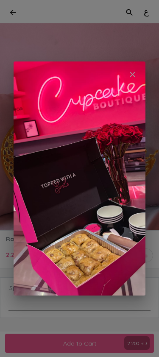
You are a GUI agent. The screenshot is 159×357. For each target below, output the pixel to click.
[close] (132, 74)
